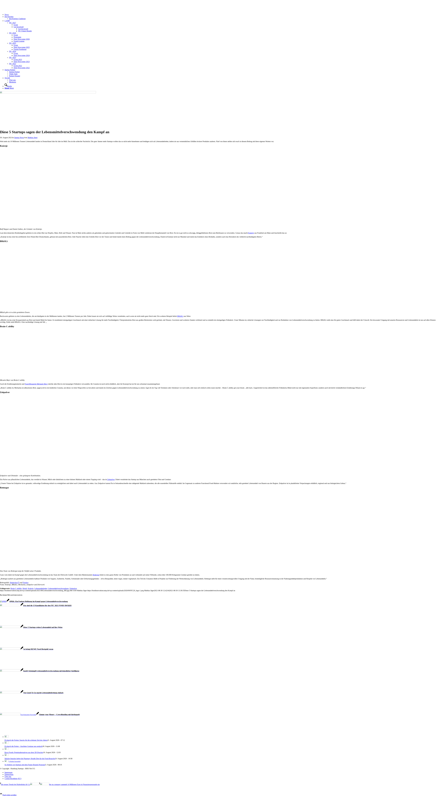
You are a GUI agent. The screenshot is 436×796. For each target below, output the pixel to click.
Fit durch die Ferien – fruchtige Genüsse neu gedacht (23, 746)
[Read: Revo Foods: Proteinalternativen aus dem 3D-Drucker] (7, 749)
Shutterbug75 (14, 583)
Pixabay (25, 583)
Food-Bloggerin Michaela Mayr (36, 384)
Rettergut (96, 575)
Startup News (19, 138)
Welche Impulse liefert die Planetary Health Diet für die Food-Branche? (30, 759)
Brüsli (25, 588)
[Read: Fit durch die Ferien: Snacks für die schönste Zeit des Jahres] (7, 737)
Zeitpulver (111, 479)
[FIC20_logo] (17, 11)
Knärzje (251, 233)
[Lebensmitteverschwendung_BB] (48, 93)
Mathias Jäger (32, 138)
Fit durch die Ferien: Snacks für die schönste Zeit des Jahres (26, 740)
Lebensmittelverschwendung (58, 588)
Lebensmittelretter (40, 588)
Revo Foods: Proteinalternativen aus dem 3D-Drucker (24, 752)
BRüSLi (180, 316)
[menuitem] (220, 15)
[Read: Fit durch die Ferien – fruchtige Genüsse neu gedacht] (7, 743)
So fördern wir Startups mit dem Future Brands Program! (25, 765)
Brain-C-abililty (16, 588)
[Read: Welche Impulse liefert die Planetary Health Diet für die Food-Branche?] (7, 755)
